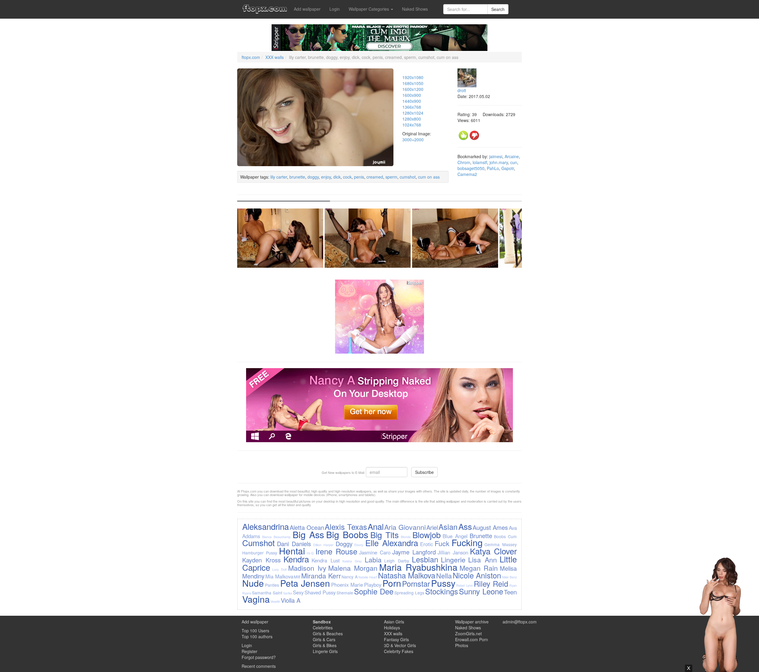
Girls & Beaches (328, 633)
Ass (465, 526)
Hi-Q (310, 553)
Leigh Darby (396, 561)
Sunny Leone (481, 591)
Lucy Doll (279, 569)
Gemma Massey (500, 544)
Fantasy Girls (396, 639)
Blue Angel (455, 536)
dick (337, 177)
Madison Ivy (307, 568)
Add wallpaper (307, 9)
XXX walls (274, 57)
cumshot (408, 177)
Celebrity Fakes (398, 651)
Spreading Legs (409, 593)
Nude (253, 583)
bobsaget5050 (470, 168)
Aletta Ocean (307, 527)
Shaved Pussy (320, 592)
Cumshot (258, 542)
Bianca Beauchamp (276, 537)
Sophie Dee (373, 591)
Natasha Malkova (407, 575)
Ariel (432, 527)
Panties (272, 585)
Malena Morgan (352, 568)
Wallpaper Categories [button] (369, 9)
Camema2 (467, 174)
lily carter (278, 177)
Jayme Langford (414, 552)
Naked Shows (415, 9)
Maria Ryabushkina (418, 567)
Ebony (358, 545)
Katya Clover (493, 551)
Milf (297, 577)
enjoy (326, 177)
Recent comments (259, 666)
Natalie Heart (367, 577)
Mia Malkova (279, 576)
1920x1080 (412, 77)
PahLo (493, 168)
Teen (510, 592)
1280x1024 (412, 113)
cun (513, 162)
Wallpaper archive (472, 622)
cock (347, 177)
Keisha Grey (352, 561)
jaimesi (495, 156)
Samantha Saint (267, 593)
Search (498, 9)
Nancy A (350, 577)
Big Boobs (347, 534)
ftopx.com (251, 57)
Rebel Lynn (464, 585)
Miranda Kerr (321, 575)
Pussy (443, 583)
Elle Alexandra (391, 542)
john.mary (498, 162)
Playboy (372, 584)
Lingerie (453, 559)
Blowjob (426, 535)
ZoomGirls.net (468, 633)
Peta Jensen (305, 583)
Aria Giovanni (404, 527)
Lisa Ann (482, 559)
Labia (373, 559)
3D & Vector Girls (400, 645)
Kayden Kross (261, 560)
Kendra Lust (326, 560)
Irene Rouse (336, 551)
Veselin (275, 601)
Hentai (292, 550)
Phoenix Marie (347, 584)
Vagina (256, 599)
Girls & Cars (324, 639)
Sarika (287, 593)
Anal (376, 526)
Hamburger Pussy (259, 553)
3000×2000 (413, 139)
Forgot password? (259, 657)
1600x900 (411, 95)
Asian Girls (394, 622)
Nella (444, 575)
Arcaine (512, 156)
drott (461, 90)
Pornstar (416, 583)
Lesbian (425, 559)
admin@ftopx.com (520, 622)
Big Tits (384, 535)
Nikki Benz (509, 577)
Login (334, 9)
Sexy (298, 592)
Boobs (500, 536)
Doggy (344, 543)
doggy (313, 177)
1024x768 (411, 125)
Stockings (441, 591)
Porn (391, 583)
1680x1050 (412, 83)
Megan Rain (479, 568)
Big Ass (308, 534)
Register (249, 651)
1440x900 (411, 101)
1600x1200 (412, 89)
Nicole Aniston (477, 575)
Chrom (463, 162)
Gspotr (507, 168)
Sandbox (322, 622)
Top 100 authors (257, 636)
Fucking (467, 542)
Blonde (406, 537)
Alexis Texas (346, 526)
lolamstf (480, 162)
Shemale (345, 593)
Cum (512, 536)
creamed (374, 177)
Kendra (296, 559)
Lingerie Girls (325, 651)
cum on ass (429, 177)
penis (359, 177)
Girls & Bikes (325, 645)
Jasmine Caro (374, 552)
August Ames (490, 527)
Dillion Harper (323, 545)
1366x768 (411, 107)
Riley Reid (491, 583)
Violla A (290, 600)
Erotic (426, 544)
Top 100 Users (255, 630)
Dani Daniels (294, 543)
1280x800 (411, 119)
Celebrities (323, 628)
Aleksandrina (265, 526)
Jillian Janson (453, 552)
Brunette (481, 535)
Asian (448, 526)
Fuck (442, 543)
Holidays (392, 628)
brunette (297, 177)
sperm (391, 177)
